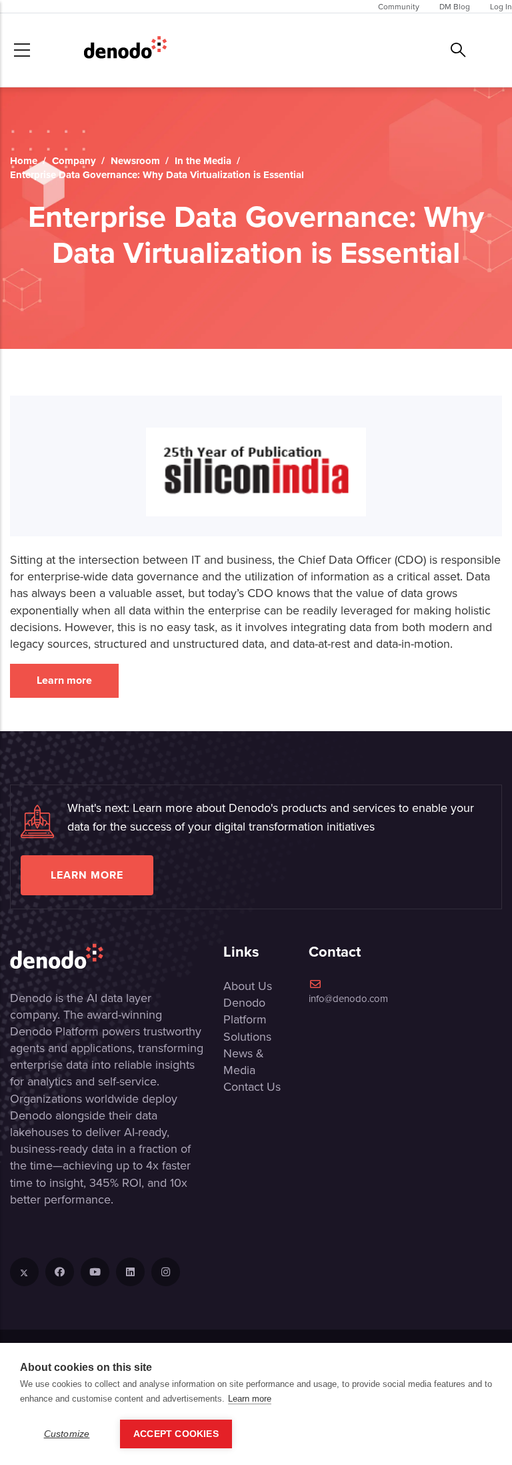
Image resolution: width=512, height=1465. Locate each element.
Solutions (247, 1036)
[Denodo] (125, 50)
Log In (501, 6)
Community (398, 6)
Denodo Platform (245, 1010)
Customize (67, 1434)
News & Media (243, 1061)
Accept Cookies (176, 1434)
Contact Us (252, 1086)
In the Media (203, 160)
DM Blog (454, 6)
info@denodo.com (348, 998)
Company (74, 160)
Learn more (64, 680)
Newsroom (135, 160)
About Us (247, 985)
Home (23, 160)
